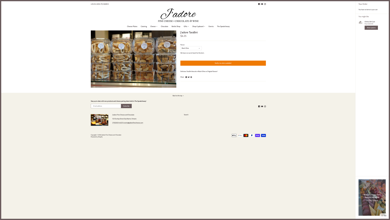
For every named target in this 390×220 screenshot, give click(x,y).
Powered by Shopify (97, 137)
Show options (371, 28)
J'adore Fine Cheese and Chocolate (111, 135)
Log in (93, 4)
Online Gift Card (370, 22)
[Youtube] (262, 4)
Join (98, 4)
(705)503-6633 (117, 123)
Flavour (182, 45)
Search (186, 115)
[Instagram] (265, 4)
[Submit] (102, 4)
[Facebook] (259, 4)
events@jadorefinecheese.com (133, 123)
